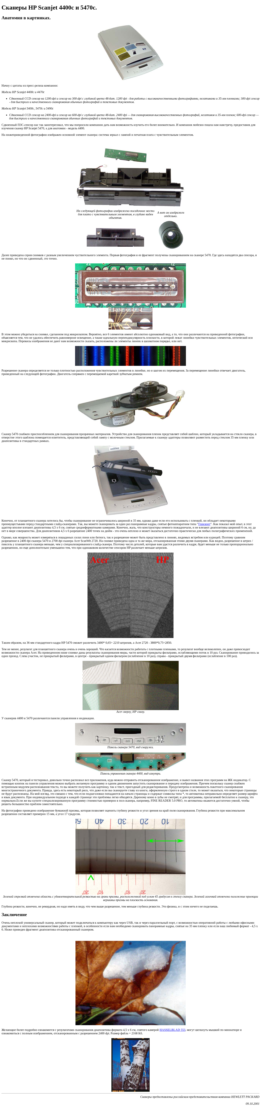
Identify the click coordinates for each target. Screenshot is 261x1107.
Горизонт (204, 524)
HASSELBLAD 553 (172, 1029)
